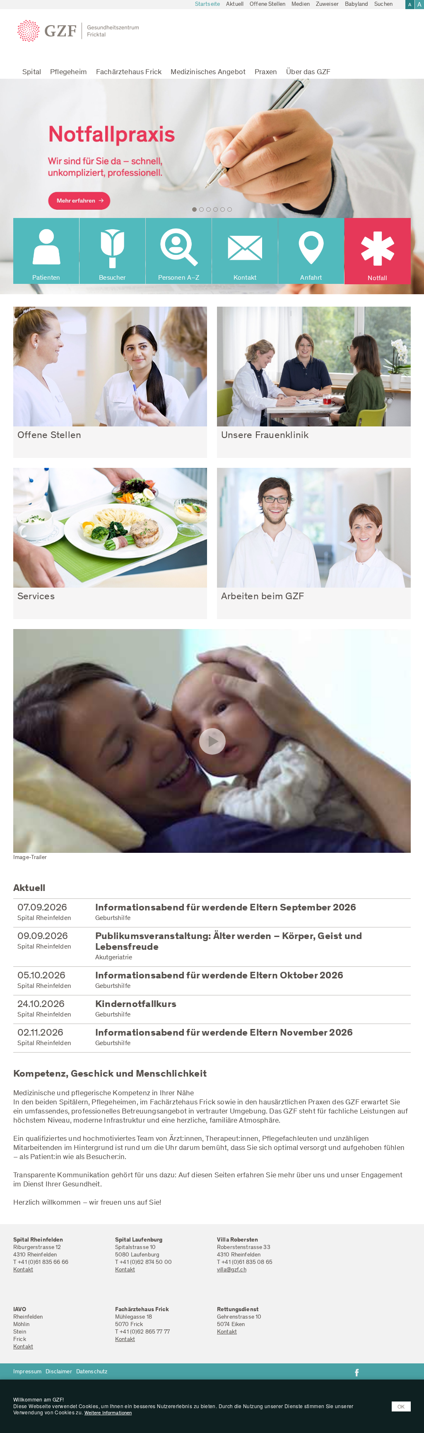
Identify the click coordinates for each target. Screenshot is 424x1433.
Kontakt (23, 1270)
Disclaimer (59, 1372)
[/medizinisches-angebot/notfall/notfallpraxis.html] (212, 186)
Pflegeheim (68, 72)
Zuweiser (327, 4)
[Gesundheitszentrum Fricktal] (81, 31)
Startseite (207, 4)
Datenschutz (92, 1372)
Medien (301, 4)
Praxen (266, 72)
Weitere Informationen (108, 1413)
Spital (31, 72)
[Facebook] (357, 1372)
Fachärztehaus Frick (128, 72)
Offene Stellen (267, 4)
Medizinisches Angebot (208, 72)
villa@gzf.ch (231, 1270)
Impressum (27, 1372)
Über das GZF (308, 72)
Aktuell (234, 4)
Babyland (356, 4)
